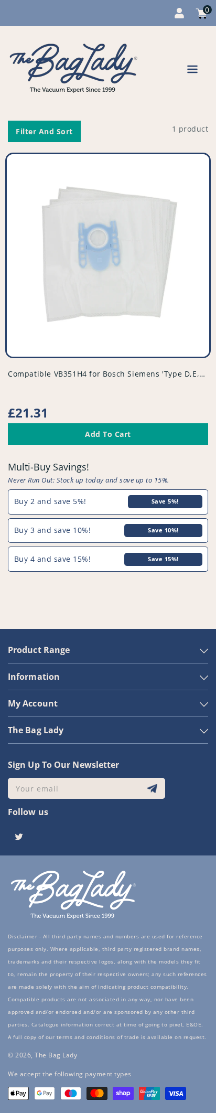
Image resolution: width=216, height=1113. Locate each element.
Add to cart (108, 434)
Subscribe (153, 788)
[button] (192, 71)
